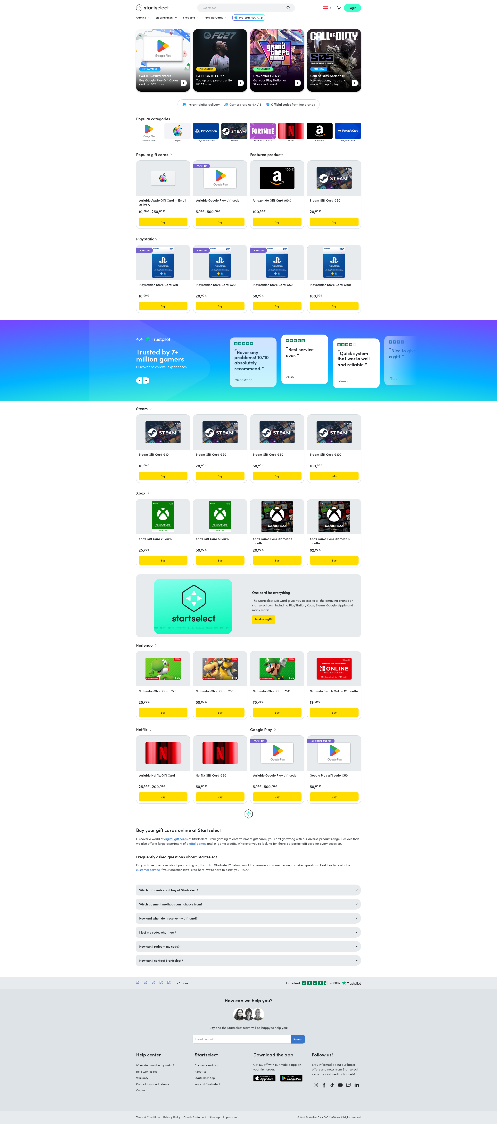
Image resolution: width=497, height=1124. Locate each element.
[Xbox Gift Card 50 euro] (220, 516)
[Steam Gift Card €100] (334, 432)
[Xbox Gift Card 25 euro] (163, 516)
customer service (148, 870)
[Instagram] (316, 1085)
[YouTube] (340, 1085)
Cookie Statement (195, 1117)
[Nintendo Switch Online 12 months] (334, 669)
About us (200, 1071)
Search (297, 1039)
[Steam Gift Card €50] (277, 432)
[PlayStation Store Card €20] (220, 262)
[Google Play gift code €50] (334, 753)
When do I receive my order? (155, 1065)
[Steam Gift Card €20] (334, 178)
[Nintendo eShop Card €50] (220, 669)
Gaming (141, 17)
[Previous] (139, 380)
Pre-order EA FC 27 (251, 17)
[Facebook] (324, 1085)
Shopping (189, 17)
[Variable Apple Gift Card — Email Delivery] (163, 178)
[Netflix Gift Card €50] (220, 753)
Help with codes (146, 1071)
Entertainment (165, 17)
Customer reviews (206, 1065)
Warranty (142, 1078)
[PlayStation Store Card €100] (334, 262)
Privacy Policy (171, 1117)
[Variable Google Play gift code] (220, 178)
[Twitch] (348, 1085)
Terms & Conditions (148, 1117)
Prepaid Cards (213, 17)
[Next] (146, 380)
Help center (148, 1054)
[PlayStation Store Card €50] (277, 262)
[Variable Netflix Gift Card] (163, 753)
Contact (141, 1090)
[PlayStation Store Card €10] (163, 262)
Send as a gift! (263, 619)
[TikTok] (332, 1085)
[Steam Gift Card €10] (163, 432)
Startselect (206, 1054)
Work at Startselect (207, 1084)
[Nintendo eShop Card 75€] (277, 669)
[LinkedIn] (357, 1085)
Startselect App (205, 1078)
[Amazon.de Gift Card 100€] (277, 178)
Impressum (230, 1117)
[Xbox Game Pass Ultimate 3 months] (334, 516)
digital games (196, 843)
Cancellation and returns (152, 1084)
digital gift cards (176, 839)
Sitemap (214, 1117)
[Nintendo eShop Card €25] (163, 669)
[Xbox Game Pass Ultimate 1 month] (277, 516)
